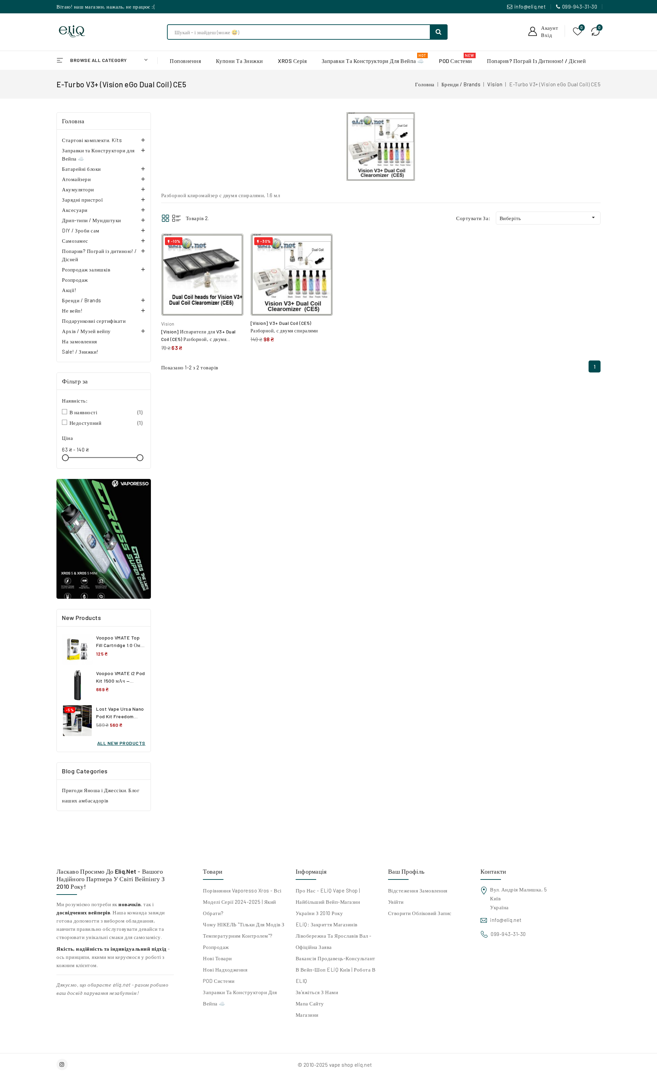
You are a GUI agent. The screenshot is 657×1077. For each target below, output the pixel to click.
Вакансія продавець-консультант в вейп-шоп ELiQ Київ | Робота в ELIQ (336, 969)
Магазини (307, 1015)
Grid (165, 218)
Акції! (69, 290)
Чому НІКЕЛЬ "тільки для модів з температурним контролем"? (244, 930)
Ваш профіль (406, 871)
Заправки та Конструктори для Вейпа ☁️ (98, 154)
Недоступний (106, 423)
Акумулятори (78, 189)
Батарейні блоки (81, 169)
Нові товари (217, 958)
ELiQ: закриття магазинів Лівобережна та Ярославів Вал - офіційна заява (334, 935)
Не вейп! (72, 310)
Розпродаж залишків (86, 269)
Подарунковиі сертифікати (94, 321)
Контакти (493, 871)
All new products (121, 743)
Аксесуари (75, 210)
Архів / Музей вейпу (86, 331)
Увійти (396, 902)
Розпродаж (75, 280)
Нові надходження (225, 969)
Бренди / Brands (81, 300)
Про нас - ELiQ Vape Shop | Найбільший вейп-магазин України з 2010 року (328, 901)
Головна (73, 121)
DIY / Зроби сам (81, 230)
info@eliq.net (530, 6)
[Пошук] (439, 32)
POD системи (219, 981)
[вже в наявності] (103, 539)
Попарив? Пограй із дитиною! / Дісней (99, 255)
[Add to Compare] (233, 245)
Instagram (62, 1064)
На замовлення (79, 341)
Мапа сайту (310, 1003)
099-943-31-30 (579, 6)
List (176, 218)
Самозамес (75, 241)
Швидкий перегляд (233, 261)
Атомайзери (76, 179)
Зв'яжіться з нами (317, 992)
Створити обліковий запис (420, 913)
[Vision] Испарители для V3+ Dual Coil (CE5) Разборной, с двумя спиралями (198, 339)
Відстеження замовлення (418, 890)
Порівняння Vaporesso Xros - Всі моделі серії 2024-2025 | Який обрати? (242, 901)
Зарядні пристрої (82, 200)
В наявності (106, 412)
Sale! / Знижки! (80, 352)
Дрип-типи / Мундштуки (91, 220)
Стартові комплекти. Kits (92, 140)
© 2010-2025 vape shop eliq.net (335, 1065)
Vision (168, 324)
